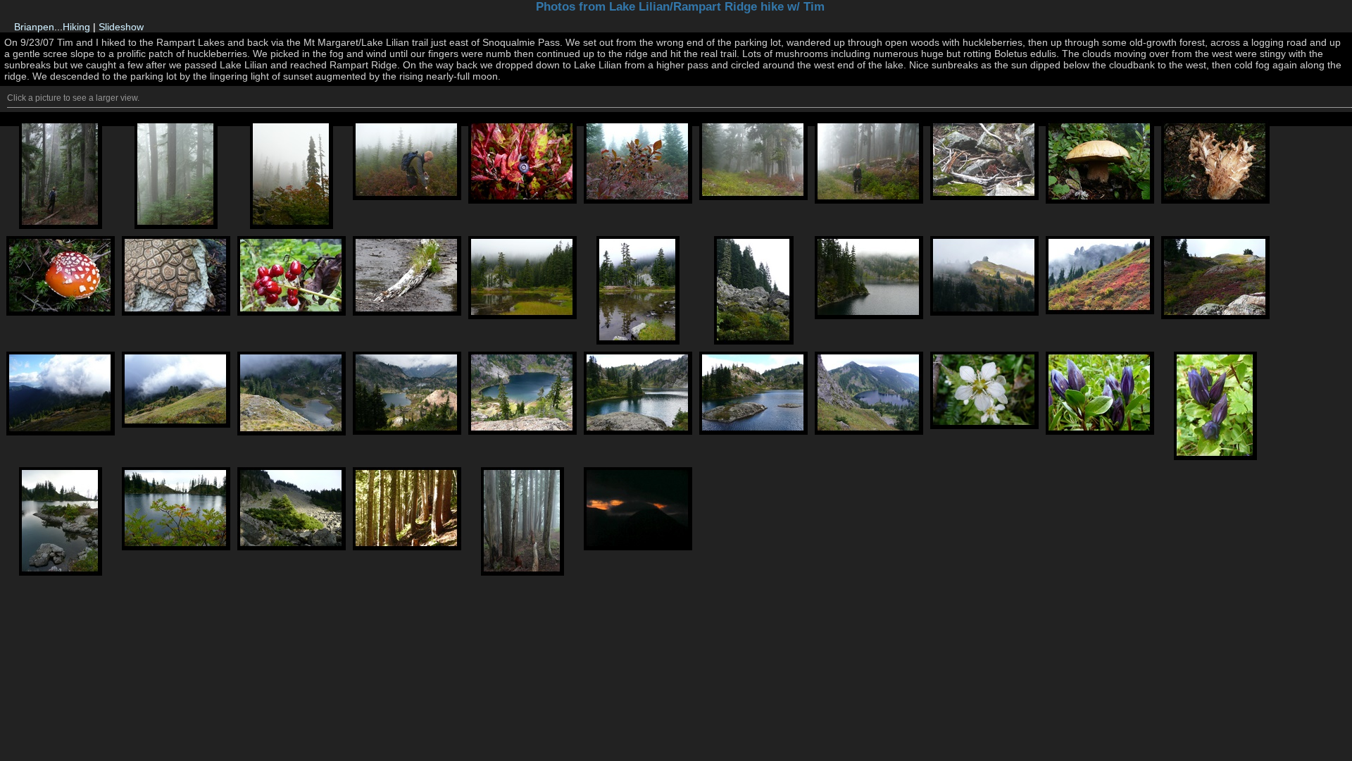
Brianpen (34, 26)
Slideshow (121, 26)
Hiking (76, 26)
